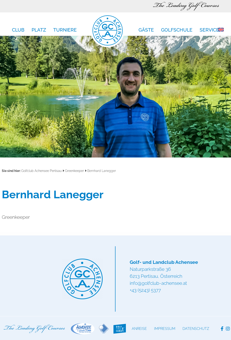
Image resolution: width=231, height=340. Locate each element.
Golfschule (176, 30)
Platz (39, 30)
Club (18, 30)
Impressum (164, 328)
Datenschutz (195, 328)
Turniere (65, 30)
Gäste (146, 30)
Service (209, 30)
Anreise (139, 328)
